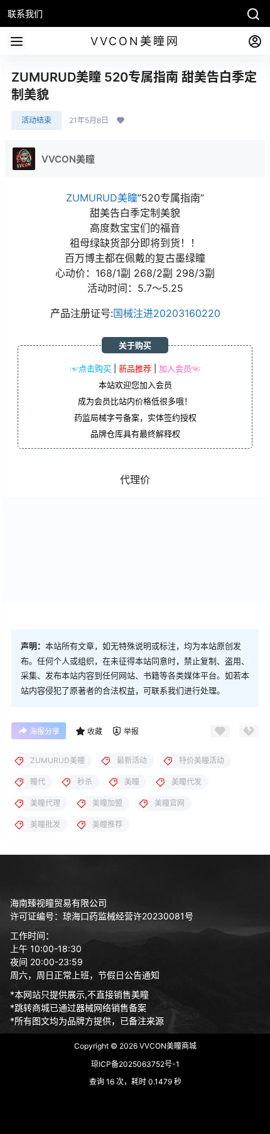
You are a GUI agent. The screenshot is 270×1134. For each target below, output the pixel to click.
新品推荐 (135, 368)
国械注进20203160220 (166, 313)
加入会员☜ (179, 368)
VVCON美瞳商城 (167, 1046)
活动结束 (36, 120)
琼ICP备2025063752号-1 (135, 1064)
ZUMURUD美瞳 (102, 197)
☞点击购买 (90, 368)
